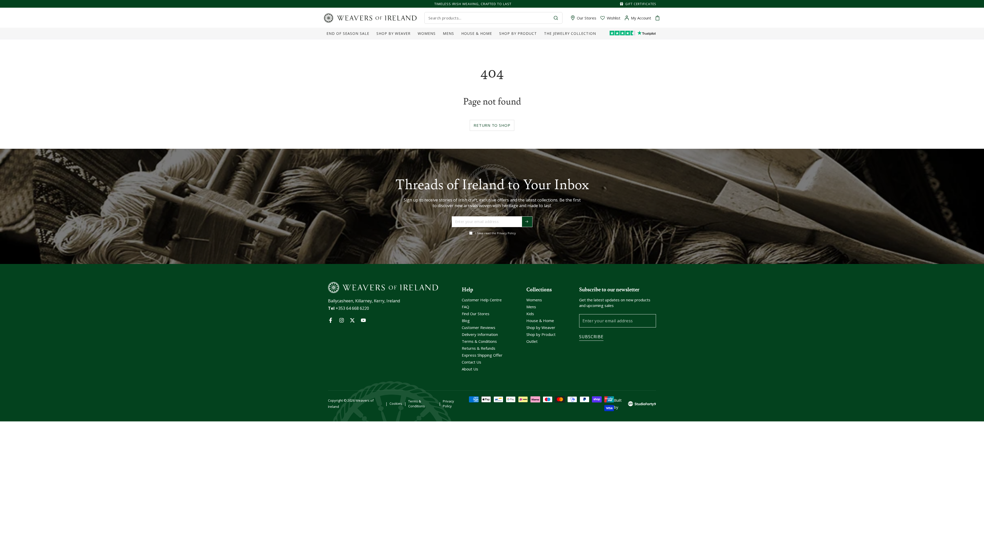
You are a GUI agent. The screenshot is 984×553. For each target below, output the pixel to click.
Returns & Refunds (478, 348)
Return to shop (492, 125)
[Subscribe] (527, 221)
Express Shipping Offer (482, 355)
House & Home (540, 320)
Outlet (532, 341)
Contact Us (471, 362)
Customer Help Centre (482, 299)
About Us (470, 368)
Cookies (395, 403)
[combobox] (488, 18)
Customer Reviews (478, 327)
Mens (531, 306)
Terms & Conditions (479, 341)
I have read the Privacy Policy (495, 233)
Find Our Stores (475, 313)
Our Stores (586, 17)
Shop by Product (541, 334)
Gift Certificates (640, 4)
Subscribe (591, 336)
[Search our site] (555, 17)
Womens (534, 299)
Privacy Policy (448, 403)
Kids (530, 313)
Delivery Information (480, 334)
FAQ (465, 306)
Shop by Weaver (540, 327)
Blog (466, 320)
